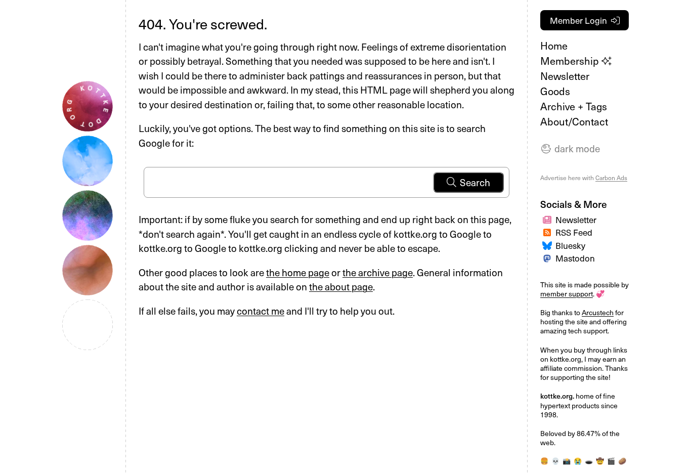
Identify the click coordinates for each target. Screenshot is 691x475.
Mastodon (575, 258)
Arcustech (598, 312)
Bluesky (570, 245)
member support (566, 293)
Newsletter (564, 76)
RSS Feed (573, 232)
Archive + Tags (573, 106)
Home (554, 45)
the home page (297, 272)
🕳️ (589, 460)
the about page (341, 286)
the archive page (377, 272)
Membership (570, 61)
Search (475, 182)
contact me (260, 310)
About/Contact (574, 121)
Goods (555, 91)
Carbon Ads (611, 178)
